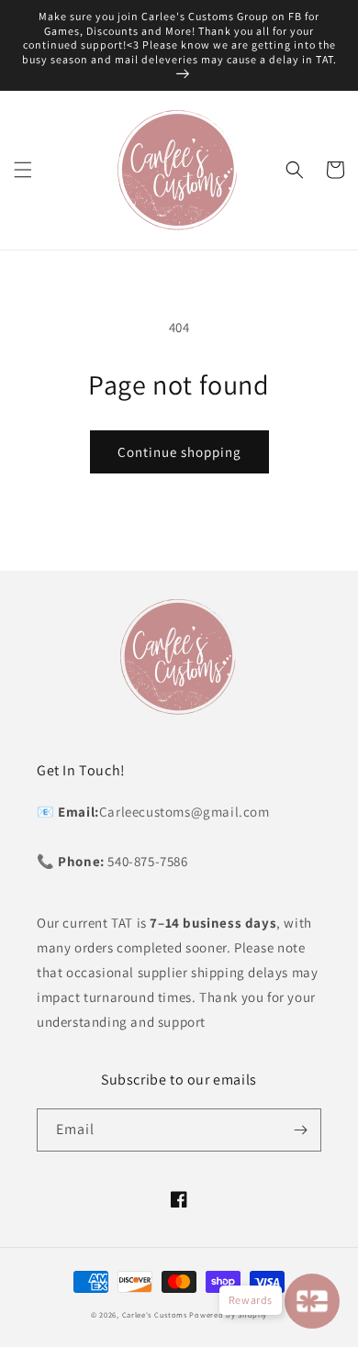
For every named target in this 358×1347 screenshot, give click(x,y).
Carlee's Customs (154, 1314)
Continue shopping (179, 452)
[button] (23, 170)
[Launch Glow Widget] (312, 1301)
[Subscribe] (300, 1130)
